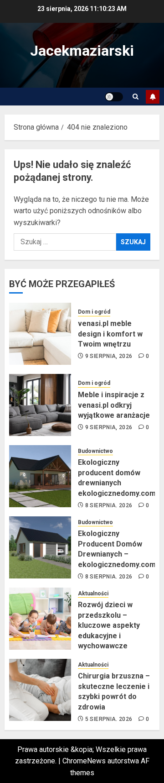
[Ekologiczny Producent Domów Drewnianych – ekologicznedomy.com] (40, 547)
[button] (135, 96)
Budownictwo (95, 451)
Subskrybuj (152, 97)
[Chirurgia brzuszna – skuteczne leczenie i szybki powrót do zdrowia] (40, 690)
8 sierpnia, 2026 (109, 505)
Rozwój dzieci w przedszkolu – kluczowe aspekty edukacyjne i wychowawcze (109, 625)
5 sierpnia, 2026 (109, 719)
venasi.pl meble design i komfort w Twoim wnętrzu (110, 333)
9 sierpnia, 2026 (109, 356)
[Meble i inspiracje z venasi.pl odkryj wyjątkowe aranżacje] (40, 405)
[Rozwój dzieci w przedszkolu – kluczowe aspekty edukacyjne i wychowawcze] (40, 619)
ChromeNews (84, 761)
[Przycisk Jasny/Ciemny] (114, 96)
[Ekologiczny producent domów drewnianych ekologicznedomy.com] (40, 476)
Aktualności (93, 593)
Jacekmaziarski (82, 50)
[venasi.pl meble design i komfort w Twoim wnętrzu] (40, 334)
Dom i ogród (94, 312)
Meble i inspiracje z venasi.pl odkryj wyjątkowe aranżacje (114, 405)
